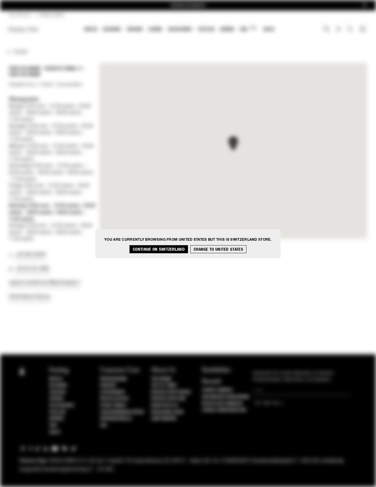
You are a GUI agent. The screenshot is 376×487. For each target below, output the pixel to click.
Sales (268, 29)
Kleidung (112, 29)
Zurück (20, 52)
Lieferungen (112, 392)
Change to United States (218, 249)
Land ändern (163, 419)
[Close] (364, 5)
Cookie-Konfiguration (224, 410)
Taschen (134, 29)
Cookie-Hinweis (217, 390)
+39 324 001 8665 (32, 269)
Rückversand (113, 379)
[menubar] (179, 29)
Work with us (164, 405)
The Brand (161, 379)
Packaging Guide (167, 412)
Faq (103, 425)
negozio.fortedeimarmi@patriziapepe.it (44, 282)
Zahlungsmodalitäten (122, 412)
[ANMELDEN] (338, 29)
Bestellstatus (114, 399)
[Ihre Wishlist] (351, 30)
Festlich (206, 29)
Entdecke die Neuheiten (188, 5)
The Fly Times (164, 385)
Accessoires (180, 29)
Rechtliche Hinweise (222, 404)
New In (90, 29)
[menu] (179, 29)
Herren (227, 29)
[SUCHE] (326, 29)
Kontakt (108, 385)
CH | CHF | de (19, 15)
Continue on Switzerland (159, 249)
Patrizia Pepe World (171, 392)
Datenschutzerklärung (225, 397)
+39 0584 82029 (30, 254)
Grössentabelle (116, 419)
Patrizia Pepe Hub (168, 399)
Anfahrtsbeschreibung (29, 296)
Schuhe (155, 29)
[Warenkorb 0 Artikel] (363, 29)
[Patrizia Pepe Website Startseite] (23, 29)
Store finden (113, 405)
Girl (248, 28)
